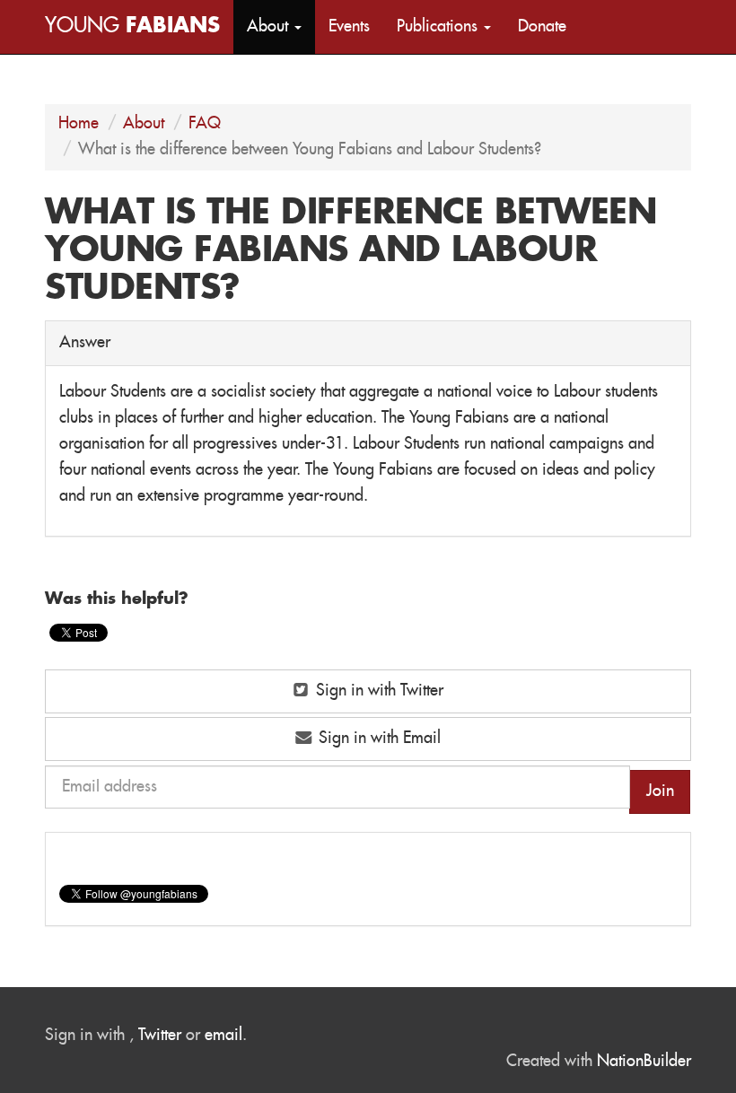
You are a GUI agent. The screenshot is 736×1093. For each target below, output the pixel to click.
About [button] (270, 27)
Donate (542, 27)
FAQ (204, 124)
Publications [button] (439, 27)
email (223, 1035)
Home (78, 124)
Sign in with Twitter (377, 691)
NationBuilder (644, 1062)
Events (349, 27)
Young (132, 26)
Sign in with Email (377, 738)
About (143, 124)
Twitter (159, 1035)
